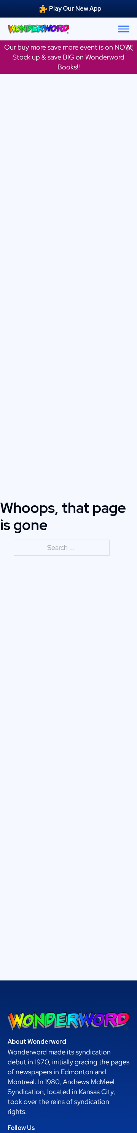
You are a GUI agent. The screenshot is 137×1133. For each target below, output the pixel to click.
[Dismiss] (130, 47)
